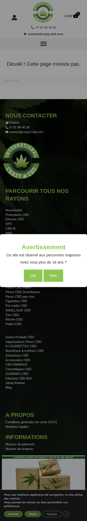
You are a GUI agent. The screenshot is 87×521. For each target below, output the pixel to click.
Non (53, 275)
